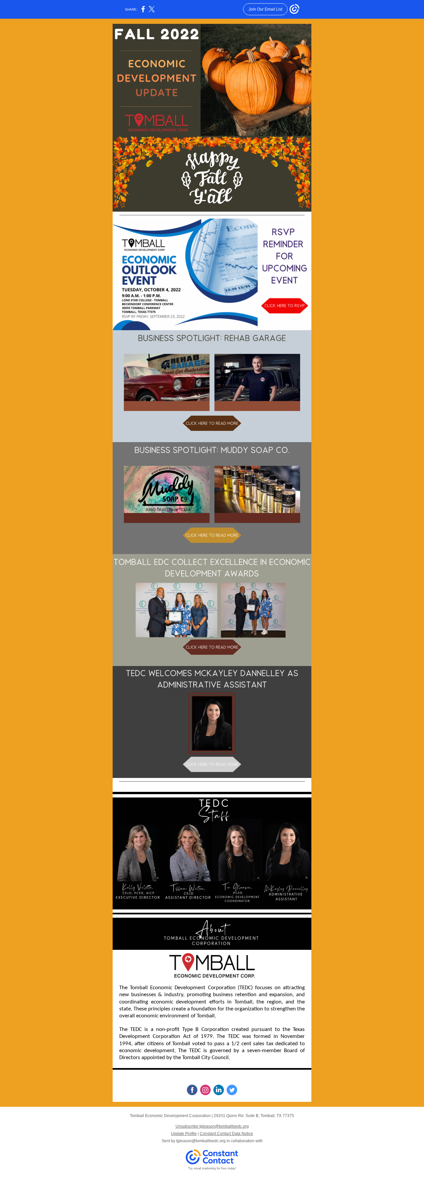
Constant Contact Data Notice (226, 1133)
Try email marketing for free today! (212, 1168)
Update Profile (184, 1133)
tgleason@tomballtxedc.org (201, 1141)
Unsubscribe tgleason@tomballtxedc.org (212, 1126)
